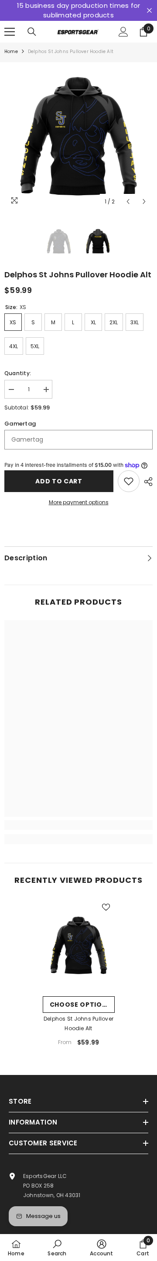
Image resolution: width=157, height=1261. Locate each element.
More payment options (79, 502)
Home (11, 51)
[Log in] (123, 32)
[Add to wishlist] (129, 481)
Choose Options (81, 1004)
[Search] (32, 32)
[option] (78, 136)
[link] (78, 825)
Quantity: (17, 373)
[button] (128, 201)
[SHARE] (146, 481)
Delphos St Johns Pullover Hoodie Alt (78, 1023)
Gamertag (20, 423)
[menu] (9, 32)
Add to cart (58, 481)
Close (149, 10)
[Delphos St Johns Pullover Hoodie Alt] (79, 945)
